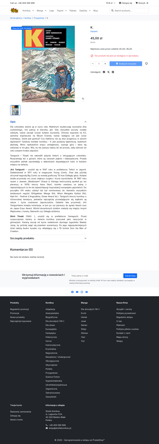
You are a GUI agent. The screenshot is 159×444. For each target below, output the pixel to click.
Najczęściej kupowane (20, 321)
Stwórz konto (16, 419)
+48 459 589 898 (57, 425)
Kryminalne (51, 349)
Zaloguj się (15, 415)
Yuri (83, 341)
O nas (119, 321)
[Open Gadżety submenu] (89, 11)
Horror (49, 341)
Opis (13, 121)
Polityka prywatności (126, 313)
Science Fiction (53, 377)
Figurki (60, 10)
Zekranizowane (53, 393)
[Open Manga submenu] (45, 11)
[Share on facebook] (104, 72)
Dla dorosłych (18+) (55, 321)
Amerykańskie (52, 313)
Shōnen (84, 333)
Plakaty (73, 10)
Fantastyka (51, 333)
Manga (40, 10)
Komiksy (27, 10)
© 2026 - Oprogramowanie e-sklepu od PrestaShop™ (80, 440)
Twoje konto (16, 405)
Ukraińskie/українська (56, 385)
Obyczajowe (51, 365)
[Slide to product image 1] (15, 110)
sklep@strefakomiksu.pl (60, 428)
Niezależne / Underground (58, 357)
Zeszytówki (51, 396)
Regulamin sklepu (124, 317)
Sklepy (119, 341)
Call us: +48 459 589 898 (22, 3)
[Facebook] (72, 292)
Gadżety (83, 10)
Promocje (14, 313)
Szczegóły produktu (22, 238)
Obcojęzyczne (52, 361)
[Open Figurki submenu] (66, 11)
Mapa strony (122, 337)
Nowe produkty (17, 317)
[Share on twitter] (108, 72)
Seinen (84, 325)
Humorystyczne (53, 345)
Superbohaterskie (54, 381)
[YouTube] (77, 292)
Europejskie (51, 329)
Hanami (94, 31)
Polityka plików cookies (127, 329)
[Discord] (86, 292)
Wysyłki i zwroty (124, 309)
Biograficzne (51, 317)
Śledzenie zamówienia (20, 411)
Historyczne (51, 337)
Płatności (120, 325)
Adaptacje (50, 309)
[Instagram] (82, 292)
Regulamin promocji (19, 309)
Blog (95, 10)
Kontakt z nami (123, 333)
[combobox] (129, 10)
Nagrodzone (51, 353)
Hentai (84, 317)
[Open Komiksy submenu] (33, 11)
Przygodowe (52, 373)
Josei (83, 321)
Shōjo (83, 329)
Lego (51, 10)
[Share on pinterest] (113, 72)
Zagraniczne (51, 389)
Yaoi (83, 337)
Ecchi (83, 313)
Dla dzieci (50, 325)
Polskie (49, 369)
